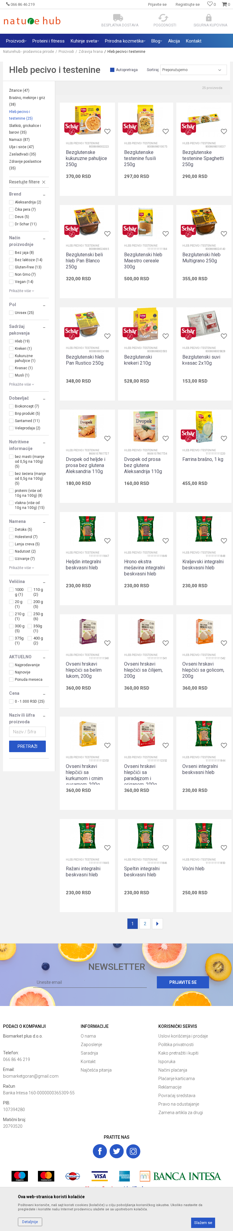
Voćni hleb (193, 868)
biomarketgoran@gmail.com (31, 1076)
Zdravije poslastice (25, 164)
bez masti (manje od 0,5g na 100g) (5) (29, 462)
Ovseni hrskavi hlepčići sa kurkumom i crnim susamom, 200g (84, 775)
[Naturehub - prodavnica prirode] (32, 20)
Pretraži (27, 746)
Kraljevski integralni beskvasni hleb (203, 565)
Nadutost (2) (25, 551)
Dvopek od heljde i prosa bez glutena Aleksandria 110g (85, 465)
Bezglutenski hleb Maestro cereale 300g (143, 261)
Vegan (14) (24, 282)
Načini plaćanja (172, 1070)
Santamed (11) (27, 421)
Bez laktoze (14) (28, 260)
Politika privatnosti (176, 1044)
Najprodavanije (27, 665)
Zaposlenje (91, 1044)
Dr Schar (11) (26, 224)
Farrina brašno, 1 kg (202, 459)
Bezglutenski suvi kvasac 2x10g (201, 360)
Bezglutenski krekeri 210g (138, 360)
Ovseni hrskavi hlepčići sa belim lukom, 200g (84, 670)
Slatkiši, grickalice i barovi (25, 129)
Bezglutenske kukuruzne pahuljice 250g (86, 158)
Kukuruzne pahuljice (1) (25, 358)
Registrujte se (188, 4)
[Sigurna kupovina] (209, 18)
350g (37, 628)
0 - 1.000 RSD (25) (30, 701)
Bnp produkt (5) (27, 413)
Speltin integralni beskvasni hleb (142, 872)
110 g (38, 592)
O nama (88, 1036)
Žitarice (19, 90)
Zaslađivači (22, 154)
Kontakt (88, 1061)
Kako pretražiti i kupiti (178, 1053)
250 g (38, 616)
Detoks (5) (23, 529)
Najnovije (22, 672)
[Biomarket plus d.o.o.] (39, 1042)
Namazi (19, 140)
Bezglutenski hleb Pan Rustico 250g (85, 360)
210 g (20, 616)
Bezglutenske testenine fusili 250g (140, 158)
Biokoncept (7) (27, 406)
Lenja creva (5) (27, 544)
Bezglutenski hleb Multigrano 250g (201, 258)
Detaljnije (30, 1222)
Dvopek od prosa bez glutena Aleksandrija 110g (143, 465)
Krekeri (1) (23, 348)
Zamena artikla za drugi (180, 1112)
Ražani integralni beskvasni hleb (83, 872)
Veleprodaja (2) (27, 428)
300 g (20, 628)
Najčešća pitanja (96, 1070)
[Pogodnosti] (163, 18)
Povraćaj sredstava (176, 1095)
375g (19, 640)
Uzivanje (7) (25, 559)
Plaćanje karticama (176, 1078)
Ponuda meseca (28, 679)
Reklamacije (169, 1087)
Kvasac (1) (24, 368)
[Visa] (99, 1176)
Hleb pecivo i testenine (21, 115)
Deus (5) (22, 217)
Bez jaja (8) (24, 253)
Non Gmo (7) (25, 274)
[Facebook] (100, 1151)
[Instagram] (133, 1151)
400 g (38, 640)
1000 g (19, 592)
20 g (18, 604)
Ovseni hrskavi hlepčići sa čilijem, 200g (143, 670)
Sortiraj (153, 70)
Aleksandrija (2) (28, 202)
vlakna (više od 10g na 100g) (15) (30, 505)
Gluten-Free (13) (28, 267)
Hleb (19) (22, 341)
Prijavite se (183, 982)
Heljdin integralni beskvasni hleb (83, 565)
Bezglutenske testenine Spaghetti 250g (203, 158)
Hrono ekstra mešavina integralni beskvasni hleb (144, 568)
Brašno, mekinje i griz (27, 101)
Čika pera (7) (25, 209)
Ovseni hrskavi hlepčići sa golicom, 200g (203, 670)
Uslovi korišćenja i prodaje (183, 1036)
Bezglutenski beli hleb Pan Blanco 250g (84, 261)
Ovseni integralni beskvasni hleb (200, 769)
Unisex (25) (24, 313)
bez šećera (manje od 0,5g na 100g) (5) (30, 479)
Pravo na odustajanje (178, 1104)
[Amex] (124, 1176)
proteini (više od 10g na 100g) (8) (28, 493)
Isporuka (166, 1061)
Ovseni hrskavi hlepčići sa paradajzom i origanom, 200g (140, 775)
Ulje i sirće (21, 147)
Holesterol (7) (26, 537)
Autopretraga (127, 70)
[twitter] (117, 1151)
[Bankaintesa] (181, 1176)
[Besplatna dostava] (118, 18)
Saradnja (89, 1053)
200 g (38, 604)
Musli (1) (22, 375)
